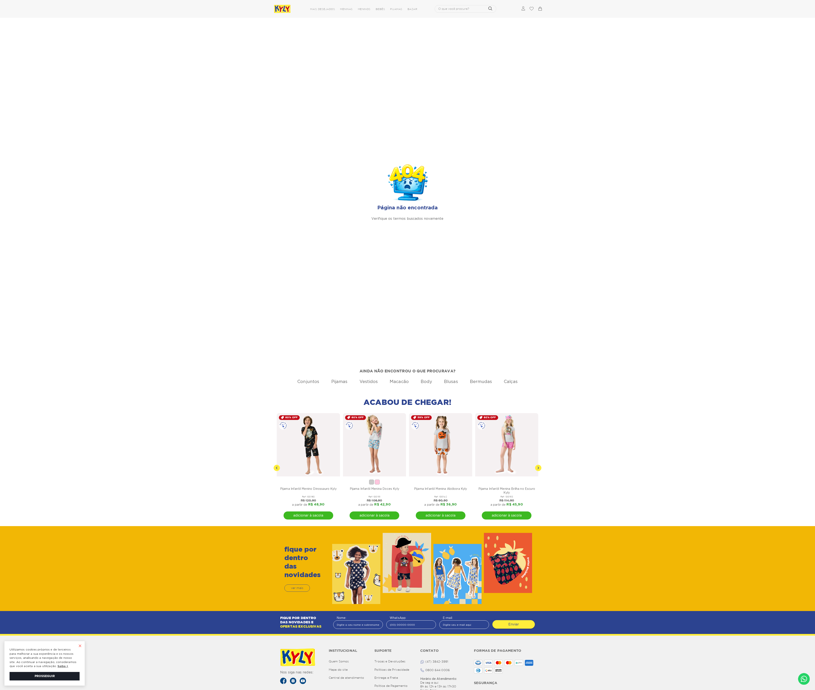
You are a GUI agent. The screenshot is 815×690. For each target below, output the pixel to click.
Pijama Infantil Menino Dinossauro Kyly (308, 488)
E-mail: (448, 618)
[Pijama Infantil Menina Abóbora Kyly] (440, 444)
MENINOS (364, 9)
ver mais (297, 588)
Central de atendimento (346, 678)
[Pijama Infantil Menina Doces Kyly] (374, 444)
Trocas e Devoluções (389, 661)
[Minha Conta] (523, 8)
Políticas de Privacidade (391, 670)
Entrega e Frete (386, 678)
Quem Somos (339, 661)
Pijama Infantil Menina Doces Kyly (374, 488)
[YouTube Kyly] (303, 681)
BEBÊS (380, 9)
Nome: (341, 618)
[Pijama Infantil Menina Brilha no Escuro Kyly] (506, 444)
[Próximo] (538, 468)
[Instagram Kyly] (293, 681)
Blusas (451, 381)
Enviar (513, 624)
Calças (511, 381)
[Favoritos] (531, 9)
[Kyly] (282, 9)
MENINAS (346, 9)
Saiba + (63, 666)
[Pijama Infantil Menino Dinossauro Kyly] (308, 444)
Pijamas (339, 381)
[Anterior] (277, 468)
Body (426, 381)
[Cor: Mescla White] (371, 482)
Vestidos (369, 381)
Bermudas (481, 381)
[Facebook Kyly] (283, 681)
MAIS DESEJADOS (322, 9)
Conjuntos (308, 381)
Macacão (399, 381)
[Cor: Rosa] (377, 482)
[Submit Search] (490, 9)
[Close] (80, 646)
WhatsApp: (398, 618)
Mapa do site (338, 670)
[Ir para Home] (297, 657)
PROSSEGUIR (45, 676)
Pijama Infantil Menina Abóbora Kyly (440, 488)
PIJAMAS (396, 9)
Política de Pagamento (391, 686)
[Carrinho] (540, 9)
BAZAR (412, 9)
